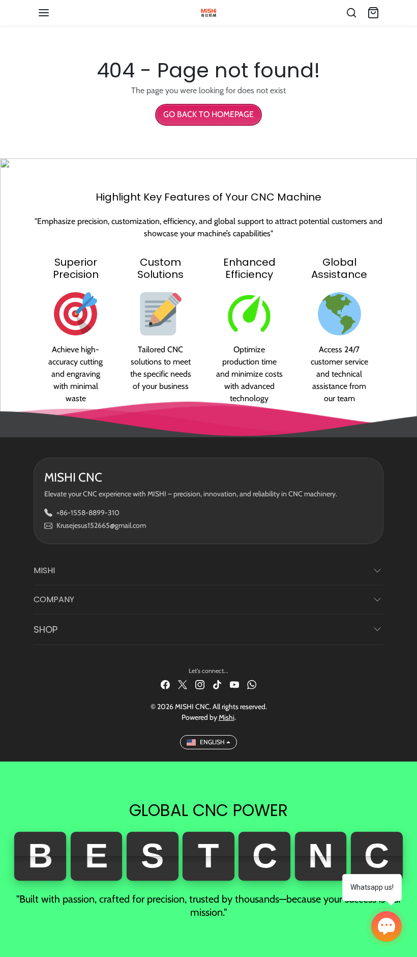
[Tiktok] (217, 683)
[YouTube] (234, 683)
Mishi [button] (44, 570)
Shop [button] (45, 629)
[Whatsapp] (251, 683)
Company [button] (54, 599)
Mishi (226, 717)
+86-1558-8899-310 (88, 512)
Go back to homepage (208, 114)
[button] (54, 13)
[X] (182, 683)
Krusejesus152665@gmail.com (101, 525)
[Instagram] (199, 683)
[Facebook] (165, 683)
